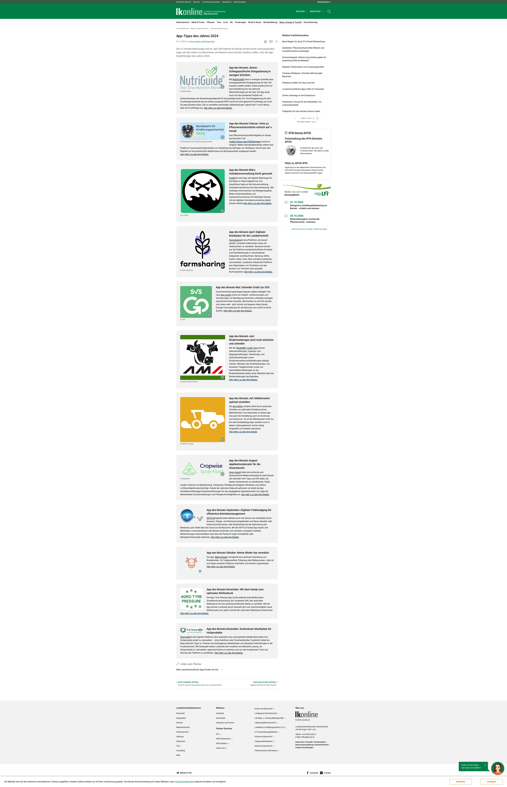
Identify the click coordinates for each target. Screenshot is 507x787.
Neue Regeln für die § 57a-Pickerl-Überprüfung (303, 41)
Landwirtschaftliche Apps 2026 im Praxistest (303, 89)
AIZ (217, 734)
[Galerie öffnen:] (202, 78)
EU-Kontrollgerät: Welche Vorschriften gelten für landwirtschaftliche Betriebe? (304, 59)
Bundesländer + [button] (324, 2)
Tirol (178, 746)
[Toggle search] (329, 11)
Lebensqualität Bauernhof (265, 723)
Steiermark (180, 741)
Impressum (300, 742)
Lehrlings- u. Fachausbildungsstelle (269, 718)
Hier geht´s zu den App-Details (257, 203)
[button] (302, 11)
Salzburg (180, 736)
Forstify (232, 178)
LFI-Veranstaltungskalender (266, 732)
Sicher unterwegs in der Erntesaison (298, 95)
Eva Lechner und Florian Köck (202, 41)
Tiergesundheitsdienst (264, 741)
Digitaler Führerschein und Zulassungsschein (303, 67)
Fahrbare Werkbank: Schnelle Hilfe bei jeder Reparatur (302, 75)
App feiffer (238, 406)
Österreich (180, 713)
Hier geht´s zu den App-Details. (218, 108)
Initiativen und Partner (225, 723)
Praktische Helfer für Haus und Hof (298, 83)
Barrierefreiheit (321, 745)
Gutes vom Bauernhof (264, 709)
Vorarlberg (180, 750)
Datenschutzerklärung (304, 745)
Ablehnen (460, 781)
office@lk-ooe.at (307, 737)
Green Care (220, 748)
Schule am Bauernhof (263, 736)
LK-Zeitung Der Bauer (211, 2)
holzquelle (185, 637)
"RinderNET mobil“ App (246, 348)
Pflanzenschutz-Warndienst (266, 750)
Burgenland (181, 718)
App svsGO (226, 295)
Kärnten (179, 723)
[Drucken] (265, 41)
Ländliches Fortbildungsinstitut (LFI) (269, 727)
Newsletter (226, 2)
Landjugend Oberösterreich (266, 713)
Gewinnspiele (319, 742)
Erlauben (491, 781)
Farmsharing (235, 240)
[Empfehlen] (271, 41)
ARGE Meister (221, 743)
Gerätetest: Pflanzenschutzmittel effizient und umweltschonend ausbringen (303, 49)
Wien (178, 755)
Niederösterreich (183, 727)
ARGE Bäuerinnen (223, 739)
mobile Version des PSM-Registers (245, 141)
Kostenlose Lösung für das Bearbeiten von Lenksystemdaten (301, 103)
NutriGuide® (238, 79)
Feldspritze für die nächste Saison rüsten (301, 111)
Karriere (196, 2)
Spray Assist (235, 472)
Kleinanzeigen (240, 2)
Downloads (220, 718)
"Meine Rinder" (221, 557)
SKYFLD (210, 518)
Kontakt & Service (183, 2)
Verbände (220, 713)
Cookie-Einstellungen (304, 747)
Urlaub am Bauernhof (263, 746)
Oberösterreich (182, 732)
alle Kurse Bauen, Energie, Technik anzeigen (309, 229)
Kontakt (309, 742)
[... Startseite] (201, 11)
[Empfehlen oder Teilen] (276, 41)
